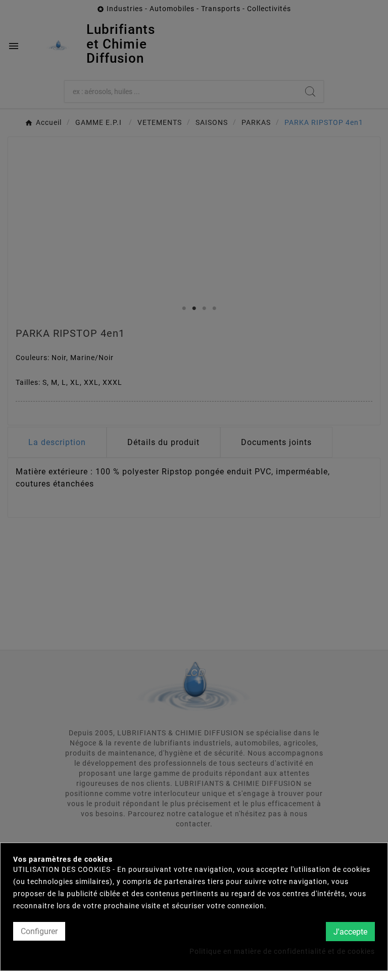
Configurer (39, 931)
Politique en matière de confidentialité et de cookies (282, 951)
